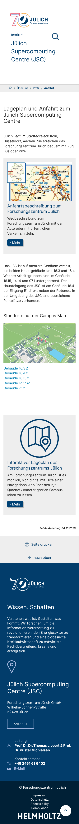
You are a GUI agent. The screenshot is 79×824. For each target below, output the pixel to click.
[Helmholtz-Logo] (39, 818)
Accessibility (39, 804)
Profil (36, 88)
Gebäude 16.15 (14, 378)
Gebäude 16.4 (14, 373)
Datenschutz (39, 799)
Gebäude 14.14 (15, 383)
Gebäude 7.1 (12, 388)
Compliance (39, 808)
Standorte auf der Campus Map (34, 315)
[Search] (56, 36)
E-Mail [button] (19, 769)
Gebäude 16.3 (14, 368)
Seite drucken (42, 544)
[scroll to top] (65, 810)
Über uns (22, 88)
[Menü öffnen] (65, 36)
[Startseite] (10, 88)
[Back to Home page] (33, 20)
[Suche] (55, 36)
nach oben (42, 558)
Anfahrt (20, 723)
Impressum (39, 795)
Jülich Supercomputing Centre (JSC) (33, 51)
